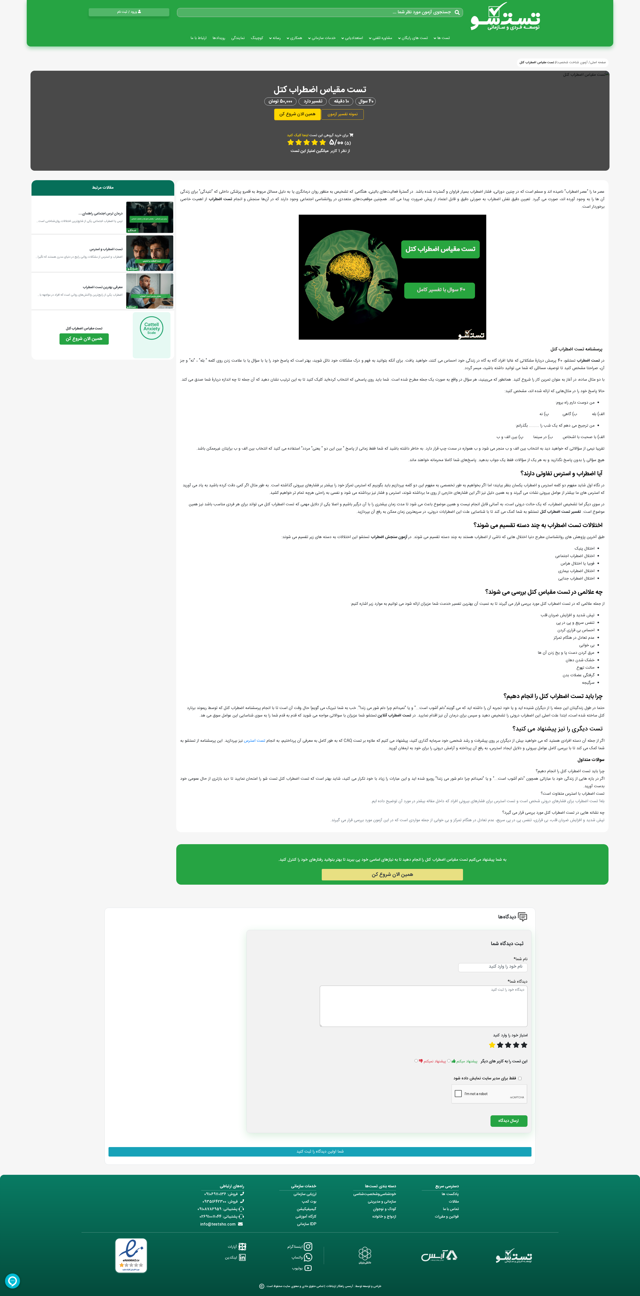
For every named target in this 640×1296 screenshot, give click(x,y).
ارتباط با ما (198, 38)
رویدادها (218, 38)
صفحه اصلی (598, 62)
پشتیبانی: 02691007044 (219, 1217)
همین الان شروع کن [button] (297, 114)
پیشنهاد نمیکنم (435, 1061)
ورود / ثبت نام (127, 12)
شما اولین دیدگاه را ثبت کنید (320, 1151)
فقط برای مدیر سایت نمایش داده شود (485, 1078)
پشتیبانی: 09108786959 (218, 1209)
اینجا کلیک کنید (297, 135)
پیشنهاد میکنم (467, 1061)
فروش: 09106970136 (221, 1194)
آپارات (233, 1247)
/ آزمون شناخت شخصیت (573, 62)
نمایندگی (238, 38)
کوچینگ (257, 38)
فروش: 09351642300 (220, 1202)
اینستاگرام (296, 1247)
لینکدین (231, 1258)
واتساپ (298, 1258)
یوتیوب (298, 1268)
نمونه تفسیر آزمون (343, 114)
